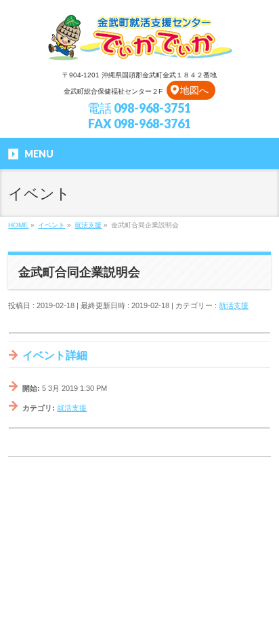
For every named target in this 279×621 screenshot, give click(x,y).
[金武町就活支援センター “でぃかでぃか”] (139, 48)
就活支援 (234, 305)
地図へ (194, 90)
